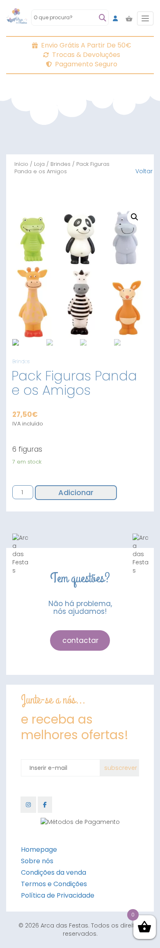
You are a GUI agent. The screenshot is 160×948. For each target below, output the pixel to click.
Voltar (144, 171)
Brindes (60, 164)
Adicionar (76, 492)
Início (21, 164)
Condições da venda (53, 872)
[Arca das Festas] (17, 18)
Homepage (39, 849)
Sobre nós (37, 861)
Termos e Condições (54, 884)
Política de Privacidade (57, 895)
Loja (39, 164)
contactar (80, 640)
